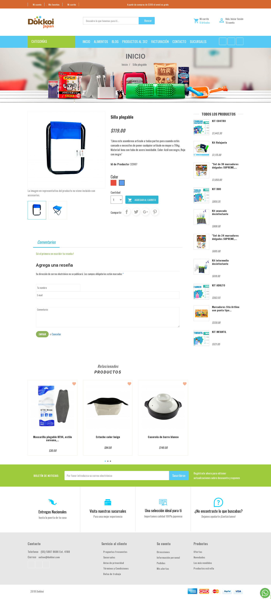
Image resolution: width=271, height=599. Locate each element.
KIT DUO (216, 189)
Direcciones (163, 552)
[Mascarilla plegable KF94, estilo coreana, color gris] (52, 406)
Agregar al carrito (142, 200)
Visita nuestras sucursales (108, 511)
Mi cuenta (37, 4)
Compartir (126, 212)
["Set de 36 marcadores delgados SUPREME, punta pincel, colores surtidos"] (201, 170)
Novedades (199, 557)
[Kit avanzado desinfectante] (201, 217)
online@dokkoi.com (49, 557)
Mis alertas (163, 568)
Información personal (168, 557)
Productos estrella (204, 568)
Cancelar (56, 334)
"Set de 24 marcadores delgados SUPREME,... (225, 236)
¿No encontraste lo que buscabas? (218, 511)
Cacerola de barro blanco (163, 436)
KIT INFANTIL (219, 332)
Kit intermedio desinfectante (220, 261)
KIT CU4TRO (219, 121)
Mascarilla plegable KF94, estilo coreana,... (52, 438)
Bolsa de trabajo (112, 574)
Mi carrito (71, 4)
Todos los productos (218, 114)
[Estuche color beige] (108, 406)
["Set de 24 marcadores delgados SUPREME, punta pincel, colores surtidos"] (201, 242)
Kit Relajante (219, 142)
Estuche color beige (108, 436)
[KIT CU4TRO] (201, 127)
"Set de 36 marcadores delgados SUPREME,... (225, 165)
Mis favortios (54, 4)
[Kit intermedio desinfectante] (201, 267)
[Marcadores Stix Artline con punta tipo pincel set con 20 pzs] (201, 313)
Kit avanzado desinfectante (220, 212)
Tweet (136, 212)
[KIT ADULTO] (201, 292)
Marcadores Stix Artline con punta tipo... (225, 308)
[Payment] (238, 591)
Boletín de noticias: (46, 476)
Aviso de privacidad (113, 563)
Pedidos (161, 563)
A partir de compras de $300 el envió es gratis (148, 4)
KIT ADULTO (218, 285)
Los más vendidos (203, 563)
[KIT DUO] (201, 195)
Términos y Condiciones (115, 568)
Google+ (145, 212)
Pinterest (155, 212)
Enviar (42, 334)
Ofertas (198, 552)
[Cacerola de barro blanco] (163, 406)
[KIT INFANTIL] (201, 338)
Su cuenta (164, 543)
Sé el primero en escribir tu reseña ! (55, 254)
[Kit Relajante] (201, 149)
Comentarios (46, 242)
